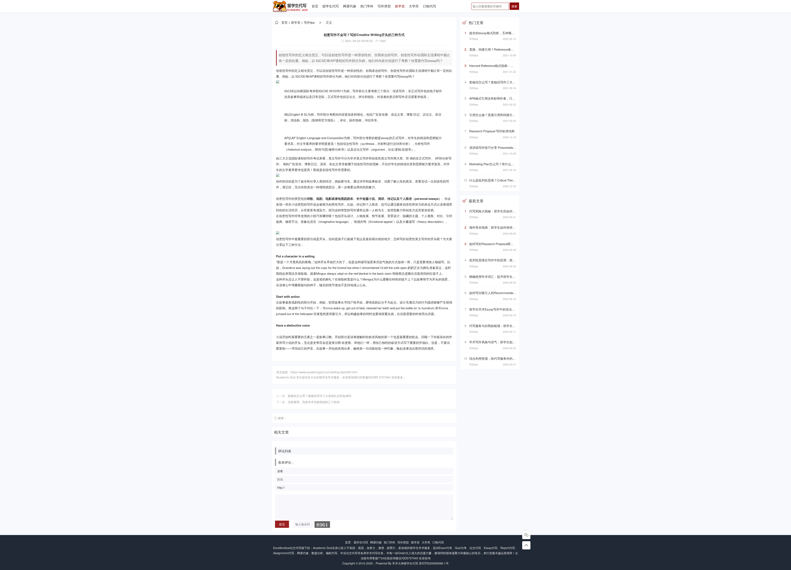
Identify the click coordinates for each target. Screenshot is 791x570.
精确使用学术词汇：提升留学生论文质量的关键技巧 (504, 276)
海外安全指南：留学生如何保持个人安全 (497, 227)
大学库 (414, 6)
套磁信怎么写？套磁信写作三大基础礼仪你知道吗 (319, 396)
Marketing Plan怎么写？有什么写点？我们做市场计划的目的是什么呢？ (518, 164)
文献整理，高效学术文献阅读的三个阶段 (314, 402)
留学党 (400, 6)
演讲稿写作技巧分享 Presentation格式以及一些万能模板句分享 (512, 147)
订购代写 (429, 6)
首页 (315, 6)
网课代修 (349, 6)
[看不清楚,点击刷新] (322, 524)
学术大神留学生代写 (405, 563)
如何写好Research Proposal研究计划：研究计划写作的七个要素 (513, 244)
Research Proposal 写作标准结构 (492, 131)
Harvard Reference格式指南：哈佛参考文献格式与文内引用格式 (513, 65)
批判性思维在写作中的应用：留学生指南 (497, 260)
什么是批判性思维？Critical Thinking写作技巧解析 (503, 180)
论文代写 (295, 548)
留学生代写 (330, 6)
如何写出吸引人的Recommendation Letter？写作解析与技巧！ (511, 293)
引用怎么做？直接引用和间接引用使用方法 (498, 115)
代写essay (401, 76)
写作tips (309, 22)
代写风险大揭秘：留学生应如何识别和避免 (498, 211)
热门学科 (366, 6)
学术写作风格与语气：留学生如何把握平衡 (498, 342)
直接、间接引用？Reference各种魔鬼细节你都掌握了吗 (507, 49)
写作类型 (384, 6)
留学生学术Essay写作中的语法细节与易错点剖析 (503, 309)
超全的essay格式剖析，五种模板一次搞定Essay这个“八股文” (511, 33)
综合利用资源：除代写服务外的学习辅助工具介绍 (503, 358)
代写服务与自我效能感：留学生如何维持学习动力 (503, 325)
